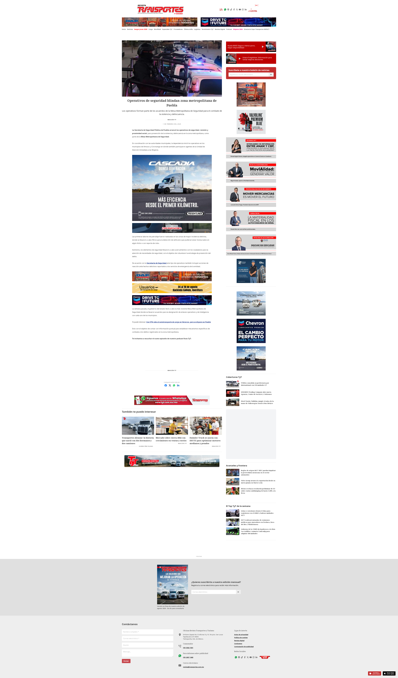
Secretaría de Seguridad (157, 263)
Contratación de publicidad (244, 647)
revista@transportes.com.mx (193, 667)
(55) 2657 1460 (188, 657)
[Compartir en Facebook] (165, 385)
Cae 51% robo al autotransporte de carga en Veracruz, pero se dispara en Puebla (178, 322)
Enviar (126, 661)
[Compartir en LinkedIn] (178, 385)
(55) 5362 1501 (188, 648)
